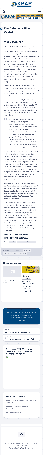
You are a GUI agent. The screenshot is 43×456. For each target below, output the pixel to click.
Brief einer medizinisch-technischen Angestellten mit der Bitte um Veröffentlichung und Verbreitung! (28, 283)
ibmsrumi (18, 250)
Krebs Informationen (19, 253)
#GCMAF (12, 242)
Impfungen (7, 253)
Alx (33, 448)
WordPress (21, 448)
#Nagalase (21, 242)
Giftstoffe (27, 250)
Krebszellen (31, 242)
